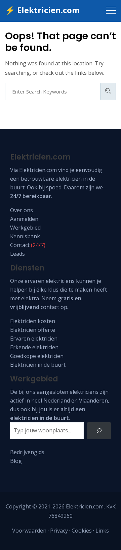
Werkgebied (25, 227)
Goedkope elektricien (37, 356)
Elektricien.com (38, 170)
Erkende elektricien (34, 347)
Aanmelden (24, 219)
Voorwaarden (29, 530)
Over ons (21, 210)
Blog (16, 461)
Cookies (82, 530)
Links (102, 530)
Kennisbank (25, 236)
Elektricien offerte (32, 329)
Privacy (59, 530)
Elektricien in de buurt (38, 364)
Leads (17, 253)
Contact (20, 245)
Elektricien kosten (32, 321)
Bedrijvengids (27, 452)
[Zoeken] (99, 430)
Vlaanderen (93, 400)
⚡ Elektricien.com (42, 9)
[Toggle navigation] (111, 10)
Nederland (56, 400)
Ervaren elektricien (33, 338)
